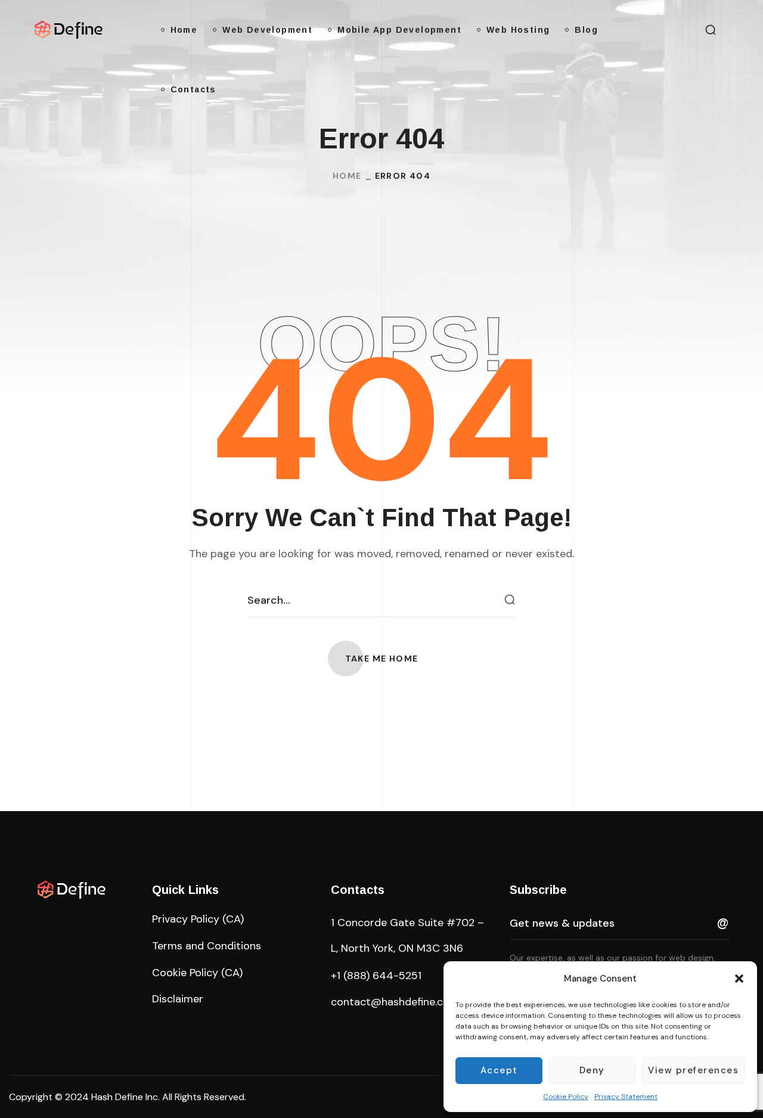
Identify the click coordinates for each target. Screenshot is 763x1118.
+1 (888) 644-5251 (376, 975)
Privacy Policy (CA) (198, 919)
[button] (739, 979)
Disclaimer (177, 999)
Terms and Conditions (206, 946)
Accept (499, 1070)
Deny (592, 1070)
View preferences (693, 1070)
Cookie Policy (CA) (197, 972)
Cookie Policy (565, 1096)
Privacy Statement (625, 1096)
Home (347, 175)
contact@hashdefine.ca (390, 1002)
